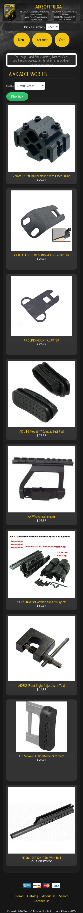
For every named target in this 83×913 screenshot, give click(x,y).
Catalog (32, 896)
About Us (48, 896)
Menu (21, 39)
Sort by (10, 86)
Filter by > (17, 96)
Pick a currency (35, 27)
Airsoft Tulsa (31, 911)
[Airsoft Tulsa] (41, 19)
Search (63, 896)
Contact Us (41, 901)
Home (19, 896)
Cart (62, 39)
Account (42, 39)
